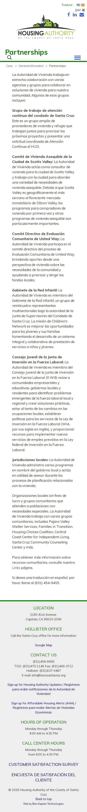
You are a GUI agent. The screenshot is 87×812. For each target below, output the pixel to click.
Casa (9, 65)
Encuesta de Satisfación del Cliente (43, 777)
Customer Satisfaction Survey (43, 764)
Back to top (43, 799)
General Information (31, 65)
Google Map (43, 645)
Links (16, 567)
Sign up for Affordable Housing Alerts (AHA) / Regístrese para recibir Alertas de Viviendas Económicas (43, 707)
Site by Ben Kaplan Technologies (43, 803)
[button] (77, 57)
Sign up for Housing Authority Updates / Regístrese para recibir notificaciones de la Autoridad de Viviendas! (43, 689)
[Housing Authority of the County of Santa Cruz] (46, 27)
